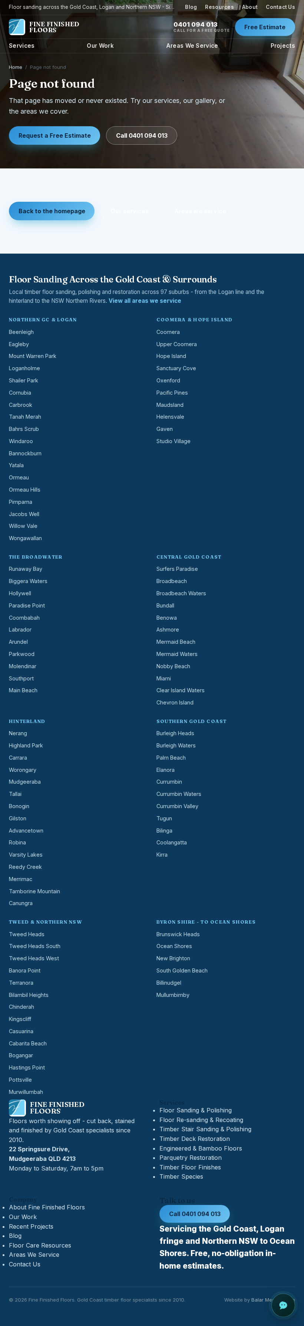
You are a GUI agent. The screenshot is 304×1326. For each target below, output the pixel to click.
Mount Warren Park (32, 356)
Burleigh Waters (176, 745)
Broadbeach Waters (181, 593)
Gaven (164, 429)
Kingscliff (20, 1019)
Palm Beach (171, 757)
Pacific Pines (172, 392)
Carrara (18, 757)
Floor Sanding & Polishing (195, 1110)
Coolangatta (171, 842)
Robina (17, 842)
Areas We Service (192, 45)
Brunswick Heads (178, 934)
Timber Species (181, 1176)
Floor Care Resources (40, 1245)
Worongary (22, 770)
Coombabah (24, 618)
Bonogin (19, 806)
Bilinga (164, 830)
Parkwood (21, 654)
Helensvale (170, 416)
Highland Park (26, 745)
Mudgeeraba (25, 781)
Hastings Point (27, 1067)
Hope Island (171, 356)
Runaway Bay (25, 569)
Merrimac (20, 879)
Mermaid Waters (177, 654)
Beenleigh (21, 332)
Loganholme (24, 368)
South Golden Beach (182, 970)
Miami (163, 678)
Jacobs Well (24, 514)
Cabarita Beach (28, 1043)
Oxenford (168, 380)
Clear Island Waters (180, 690)
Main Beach (23, 690)
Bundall (165, 605)
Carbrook (20, 405)
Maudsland (170, 405)
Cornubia (20, 392)
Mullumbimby (172, 995)
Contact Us (280, 7)
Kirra (162, 854)
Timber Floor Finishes (190, 1167)
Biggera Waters (28, 581)
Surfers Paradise (177, 569)
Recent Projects (31, 1226)
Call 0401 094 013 (142, 135)
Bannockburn (25, 453)
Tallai (15, 794)
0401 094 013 (202, 27)
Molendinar (22, 666)
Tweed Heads (26, 934)
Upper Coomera (176, 344)
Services (21, 45)
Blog (191, 7)
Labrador (20, 629)
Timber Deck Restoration (194, 1138)
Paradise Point (27, 605)
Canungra (21, 903)
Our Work (100, 45)
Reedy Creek (25, 867)
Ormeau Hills (24, 489)
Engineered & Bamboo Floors (200, 1148)
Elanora (165, 770)
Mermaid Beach (175, 642)
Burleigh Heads (175, 733)
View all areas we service (145, 300)
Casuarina (21, 1031)
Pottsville (20, 1079)
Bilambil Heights (29, 995)
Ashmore (167, 629)
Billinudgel (168, 983)
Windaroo (21, 441)
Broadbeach (171, 581)
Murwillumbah (26, 1092)
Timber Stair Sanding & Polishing (205, 1129)
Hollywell (20, 593)
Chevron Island (175, 702)
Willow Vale (23, 526)
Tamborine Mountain (34, 891)
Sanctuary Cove (176, 368)
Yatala (16, 465)
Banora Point (24, 970)
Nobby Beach (173, 666)
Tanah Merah (25, 416)
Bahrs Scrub (24, 429)
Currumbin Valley (177, 806)
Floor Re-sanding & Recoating (201, 1120)
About (250, 7)
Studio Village (173, 441)
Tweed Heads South (34, 946)
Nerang (18, 733)
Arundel (18, 642)
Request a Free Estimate (55, 135)
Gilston (17, 818)
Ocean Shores (174, 946)
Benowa (166, 618)
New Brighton (173, 958)
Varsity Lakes (26, 854)
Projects (283, 45)
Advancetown (26, 830)
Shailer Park (23, 380)
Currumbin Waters (178, 794)
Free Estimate (264, 27)
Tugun (164, 818)
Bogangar (21, 1055)
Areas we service (200, 211)
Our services (129, 211)
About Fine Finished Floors (47, 1207)
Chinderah (21, 1007)
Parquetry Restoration (190, 1157)
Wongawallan (25, 538)
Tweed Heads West (34, 958)
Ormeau (19, 477)
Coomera (168, 332)
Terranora (21, 983)
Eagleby (19, 344)
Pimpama (20, 502)
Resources (219, 7)
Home (15, 67)
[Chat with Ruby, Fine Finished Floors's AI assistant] (283, 1305)
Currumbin (169, 781)
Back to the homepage (52, 211)
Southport (21, 678)
